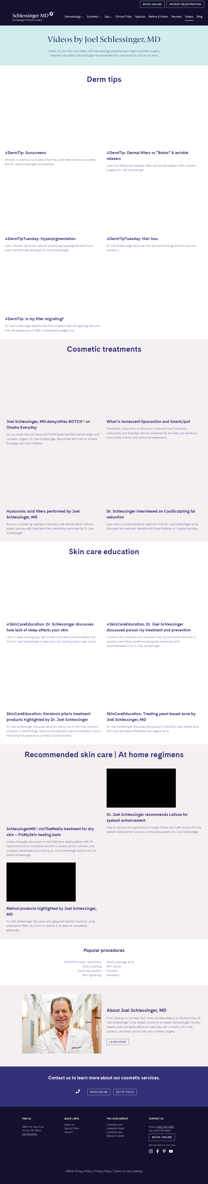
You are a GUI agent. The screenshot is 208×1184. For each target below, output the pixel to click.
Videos (189, 16)
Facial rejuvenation (89, 970)
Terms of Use (122, 1171)
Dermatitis (113, 975)
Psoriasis (112, 970)
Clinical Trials (123, 16)
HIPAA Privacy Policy (78, 1171)
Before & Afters (158, 16)
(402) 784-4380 (165, 1126)
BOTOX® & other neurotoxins (83, 962)
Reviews (176, 16)
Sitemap (138, 1171)
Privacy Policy (103, 1171)
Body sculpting (92, 966)
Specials (140, 16)
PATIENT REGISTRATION (185, 4)
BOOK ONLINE (152, 4)
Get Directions (29, 1134)
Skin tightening (91, 975)
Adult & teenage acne (120, 962)
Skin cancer (114, 966)
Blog (199, 16)
